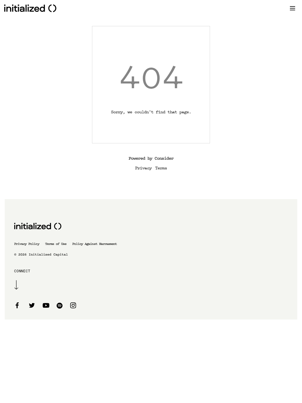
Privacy (143, 168)
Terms (161, 168)
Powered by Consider (151, 158)
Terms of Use (55, 244)
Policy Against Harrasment (94, 244)
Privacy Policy (26, 244)
